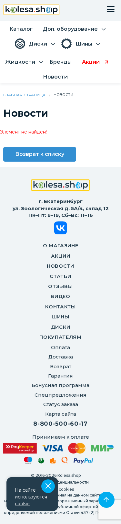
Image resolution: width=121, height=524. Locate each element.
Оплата (60, 347)
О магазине (60, 245)
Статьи (60, 276)
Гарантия (60, 376)
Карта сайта (60, 414)
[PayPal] (83, 462)
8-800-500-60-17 (60, 423)
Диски (60, 327)
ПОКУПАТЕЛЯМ (60, 337)
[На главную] (60, 185)
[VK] (60, 229)
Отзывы (60, 286)
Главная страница (24, 94)
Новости (60, 266)
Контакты (60, 307)
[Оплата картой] (58, 448)
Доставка (60, 357)
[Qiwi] (64, 461)
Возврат (60, 366)
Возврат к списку (39, 154)
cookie (22, 504)
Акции (60, 256)
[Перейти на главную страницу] (31, 10)
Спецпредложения (60, 395)
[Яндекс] (53, 462)
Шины (60, 317)
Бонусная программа (60, 385)
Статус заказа (60, 404)
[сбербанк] (41, 462)
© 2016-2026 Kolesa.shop (56, 475)
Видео (60, 296)
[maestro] (28, 461)
